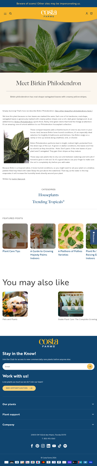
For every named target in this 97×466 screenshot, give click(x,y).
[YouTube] (54, 446)
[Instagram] (43, 446)
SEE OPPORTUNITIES (17, 388)
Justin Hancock (18, 179)
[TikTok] (59, 446)
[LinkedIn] (48, 446)
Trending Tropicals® (48, 202)
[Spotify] (65, 446)
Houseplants (48, 195)
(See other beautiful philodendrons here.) (73, 110)
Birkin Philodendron (24, 121)
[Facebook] (32, 446)
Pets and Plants (10, 319)
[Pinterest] (37, 446)
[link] (48, 13)
